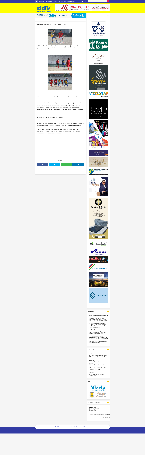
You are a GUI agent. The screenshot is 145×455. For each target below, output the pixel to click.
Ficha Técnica (86, 426)
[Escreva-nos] (85, 1)
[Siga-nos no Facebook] (78, 1)
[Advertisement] (60, 146)
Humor (54, 1)
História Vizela (48, 1)
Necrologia (41, 1)
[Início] (36, 1)
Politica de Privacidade (71, 426)
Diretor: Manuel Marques (69, 1)
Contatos (60, 1)
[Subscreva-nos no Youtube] (82, 1)
